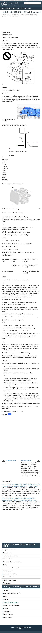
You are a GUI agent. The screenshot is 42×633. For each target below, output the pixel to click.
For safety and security (10, 556)
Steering (5, 608)
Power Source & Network (11, 605)
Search (30, 8)
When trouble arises (9, 577)
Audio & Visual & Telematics (12, 593)
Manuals (3, 8)
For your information (9, 550)
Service (13, 8)
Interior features (8, 571)
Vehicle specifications (9, 580)
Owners (8, 8)
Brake (5, 596)
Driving (5, 565)
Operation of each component (12, 562)
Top (21, 8)
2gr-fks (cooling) (10, 16)
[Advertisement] (21, 24)
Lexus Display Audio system (12, 568)
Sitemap (25, 8)
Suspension (6, 611)
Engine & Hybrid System (10, 602)
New (18, 8)
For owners (6, 583)
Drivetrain (6, 599)
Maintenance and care (10, 574)
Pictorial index (7, 553)
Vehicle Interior (7, 617)
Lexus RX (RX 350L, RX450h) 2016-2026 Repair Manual (15, 14)
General (5, 590)
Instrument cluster (8, 559)
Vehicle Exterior (8, 614)
